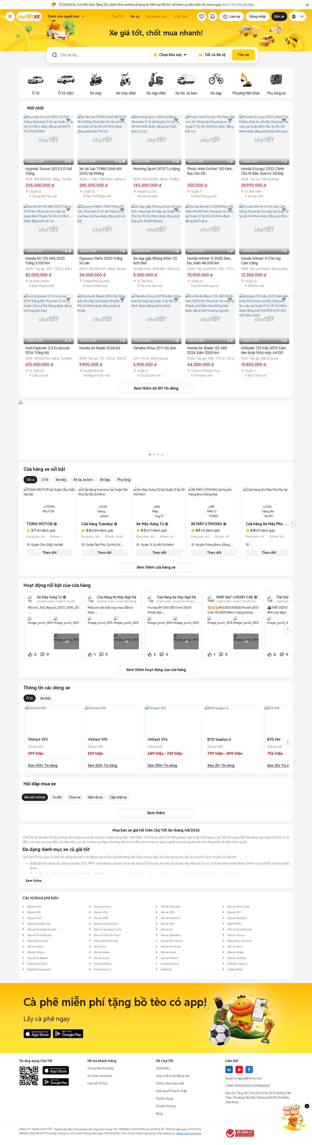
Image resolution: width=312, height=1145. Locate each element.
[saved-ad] (201, 16)
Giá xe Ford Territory (107, 935)
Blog (159, 1113)
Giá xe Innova (102, 906)
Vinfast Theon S (237, 963)
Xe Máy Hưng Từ (150, 524)
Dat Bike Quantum (39, 969)
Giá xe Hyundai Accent (41, 929)
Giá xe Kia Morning (106, 940)
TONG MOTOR (39, 524)
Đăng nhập (257, 16)
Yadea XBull (235, 969)
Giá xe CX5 (34, 918)
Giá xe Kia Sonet (37, 940)
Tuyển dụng (164, 1098)
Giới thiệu (163, 1068)
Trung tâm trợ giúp (100, 1068)
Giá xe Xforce (235, 935)
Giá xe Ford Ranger (39, 935)
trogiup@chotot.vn (248, 1078)
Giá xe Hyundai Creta (108, 929)
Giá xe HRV (234, 923)
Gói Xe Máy (246, 5)
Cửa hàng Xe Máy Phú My (267, 524)
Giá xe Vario (235, 946)
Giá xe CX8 (101, 918)
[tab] (36, 108)
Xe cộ (135, 16)
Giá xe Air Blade (37, 958)
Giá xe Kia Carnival (239, 940)
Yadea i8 (166, 969)
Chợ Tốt (117, 16)
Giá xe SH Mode (171, 946)
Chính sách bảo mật (170, 1083)
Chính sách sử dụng (188, 1133)
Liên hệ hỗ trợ (97, 1083)
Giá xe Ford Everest (239, 929)
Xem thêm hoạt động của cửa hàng (156, 669)
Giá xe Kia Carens (172, 940)
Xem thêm (156, 813)
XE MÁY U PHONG (206, 524)
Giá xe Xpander (170, 935)
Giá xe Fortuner (170, 906)
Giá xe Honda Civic (106, 923)
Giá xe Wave (102, 952)
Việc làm (180, 16)
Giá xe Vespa (235, 952)
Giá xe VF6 (167, 912)
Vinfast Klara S (170, 963)
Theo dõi (50, 553)
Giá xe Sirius (101, 958)
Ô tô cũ (35, 863)
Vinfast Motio (102, 963)
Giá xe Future (35, 952)
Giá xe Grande (236, 958)
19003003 (242, 1085)
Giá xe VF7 (234, 912)
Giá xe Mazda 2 (237, 918)
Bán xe (279, 16)
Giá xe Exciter (169, 958)
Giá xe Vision (35, 946)
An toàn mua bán (99, 1076)
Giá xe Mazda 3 (170, 918)
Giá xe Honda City (38, 923)
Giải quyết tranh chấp (171, 1091)
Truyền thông (165, 1106)
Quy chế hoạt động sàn (173, 1076)
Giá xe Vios (34, 906)
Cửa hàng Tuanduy (97, 524)
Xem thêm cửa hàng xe (156, 567)
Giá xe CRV (168, 923)
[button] (307, 4)
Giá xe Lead (168, 952)
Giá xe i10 (167, 929)
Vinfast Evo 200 (37, 963)
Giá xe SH (100, 946)
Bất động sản (156, 16)
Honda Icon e (102, 969)
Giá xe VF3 (100, 912)
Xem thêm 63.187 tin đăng (156, 388)
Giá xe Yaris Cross (238, 906)
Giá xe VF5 (34, 912)
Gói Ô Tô (228, 5)
